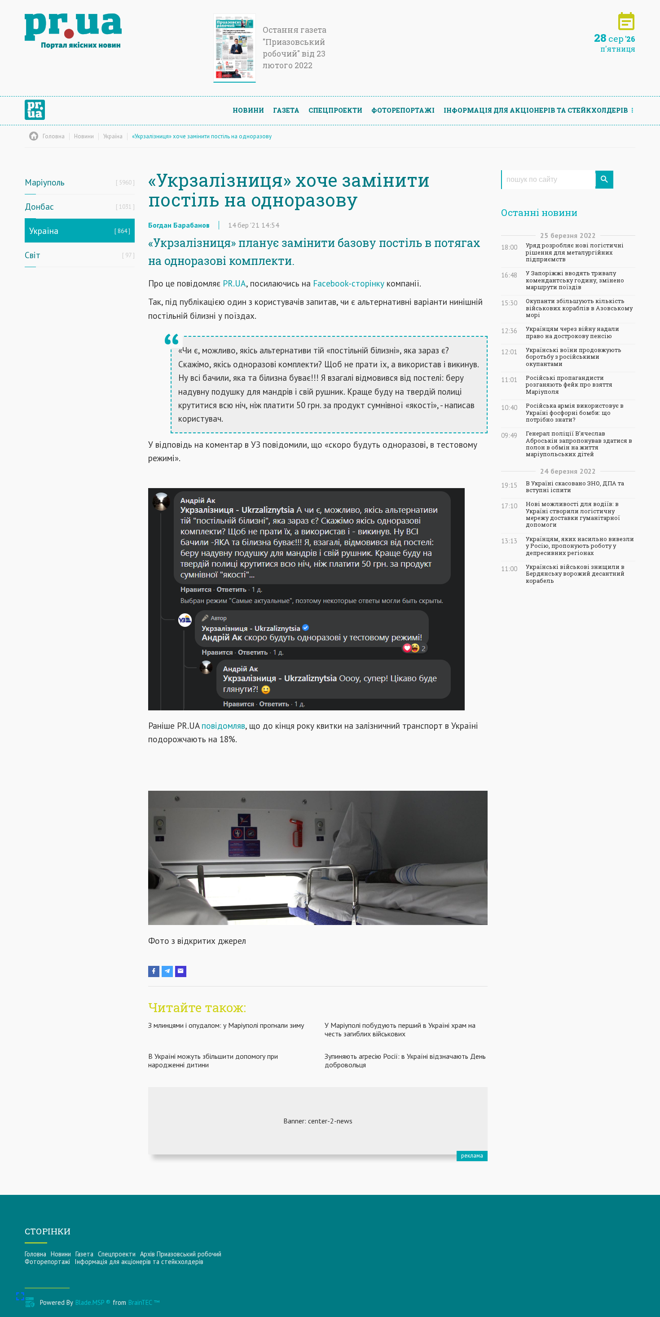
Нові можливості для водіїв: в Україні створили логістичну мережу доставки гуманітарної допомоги (573, 514)
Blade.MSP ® (92, 1302)
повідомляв (223, 725)
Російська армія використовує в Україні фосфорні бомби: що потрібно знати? (575, 412)
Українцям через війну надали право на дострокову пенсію (572, 332)
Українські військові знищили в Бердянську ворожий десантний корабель (575, 574)
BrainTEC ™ (143, 1302)
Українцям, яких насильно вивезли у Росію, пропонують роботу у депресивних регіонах (580, 546)
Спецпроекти (335, 110)
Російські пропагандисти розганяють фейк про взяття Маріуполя (569, 384)
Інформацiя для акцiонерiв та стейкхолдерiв (536, 110)
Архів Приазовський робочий (180, 1254)
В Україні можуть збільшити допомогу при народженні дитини (213, 1060)
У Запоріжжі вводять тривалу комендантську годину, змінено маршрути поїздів (575, 280)
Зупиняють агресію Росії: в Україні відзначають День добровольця (405, 1060)
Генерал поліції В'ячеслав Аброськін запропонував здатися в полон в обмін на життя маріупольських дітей (579, 444)
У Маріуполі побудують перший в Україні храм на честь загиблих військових (400, 1029)
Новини (248, 110)
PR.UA (234, 283)
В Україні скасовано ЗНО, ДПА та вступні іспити (575, 486)
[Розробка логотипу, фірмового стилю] (318, 1120)
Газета (286, 110)
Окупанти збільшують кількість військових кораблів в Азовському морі (579, 308)
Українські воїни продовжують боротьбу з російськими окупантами (573, 357)
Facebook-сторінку (348, 283)
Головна (35, 1254)
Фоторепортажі (403, 110)
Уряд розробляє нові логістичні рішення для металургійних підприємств (575, 252)
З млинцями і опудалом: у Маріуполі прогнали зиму (226, 1025)
